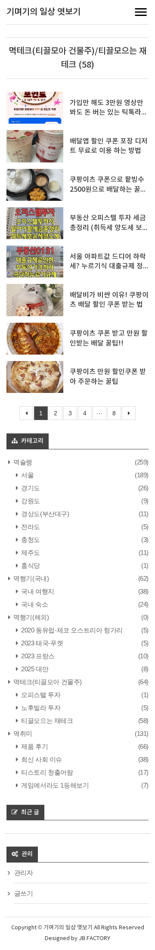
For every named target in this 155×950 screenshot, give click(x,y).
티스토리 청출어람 (46, 772)
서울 (27, 475)
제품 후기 (34, 746)
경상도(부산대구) (44, 513)
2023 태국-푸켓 (41, 643)
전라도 (30, 526)
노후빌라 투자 (40, 707)
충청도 (30, 539)
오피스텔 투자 (40, 694)
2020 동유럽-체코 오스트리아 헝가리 (71, 630)
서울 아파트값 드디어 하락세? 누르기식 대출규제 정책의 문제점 (108, 266)
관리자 (23, 872)
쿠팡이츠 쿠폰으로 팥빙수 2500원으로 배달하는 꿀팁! (107, 189)
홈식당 (30, 565)
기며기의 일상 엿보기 (43, 12)
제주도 (30, 552)
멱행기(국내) (30, 578)
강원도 (30, 501)
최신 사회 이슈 (41, 759)
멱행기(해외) (30, 617)
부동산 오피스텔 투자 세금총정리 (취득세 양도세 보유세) (109, 227)
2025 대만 (34, 669)
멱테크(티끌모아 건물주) (47, 681)
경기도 (30, 488)
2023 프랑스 (37, 656)
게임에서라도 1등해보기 (54, 785)
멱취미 (22, 733)
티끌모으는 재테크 (46, 720)
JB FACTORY (94, 938)
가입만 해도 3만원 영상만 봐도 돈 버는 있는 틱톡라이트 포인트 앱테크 (109, 112)
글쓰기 (23, 893)
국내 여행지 (37, 591)
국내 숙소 (34, 604)
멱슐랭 (22, 462)
